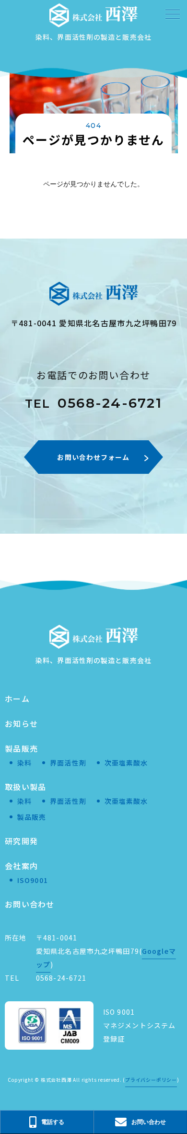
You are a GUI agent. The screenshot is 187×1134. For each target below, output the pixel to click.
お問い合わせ (30, 904)
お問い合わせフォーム (93, 457)
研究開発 (21, 841)
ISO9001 (32, 880)
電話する (52, 1122)
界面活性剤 (68, 762)
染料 (24, 762)
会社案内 (21, 865)
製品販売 (21, 748)
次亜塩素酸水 (126, 762)
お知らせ (21, 723)
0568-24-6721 (93, 403)
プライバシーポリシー (151, 1079)
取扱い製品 (25, 786)
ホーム (17, 698)
